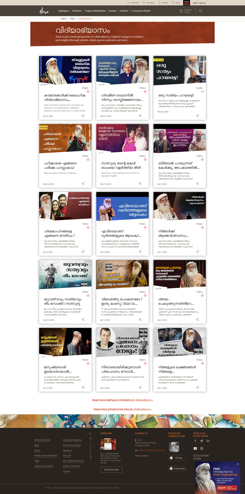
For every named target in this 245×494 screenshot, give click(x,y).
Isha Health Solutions (73, 461)
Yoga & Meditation (95, 10)
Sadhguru (63, 10)
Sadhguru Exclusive (43, 466)
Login (195, 3)
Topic (72, 19)
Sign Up (202, 3)
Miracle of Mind (42, 440)
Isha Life (67, 455)
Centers (124, 10)
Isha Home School (72, 445)
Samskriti (67, 450)
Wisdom (77, 10)
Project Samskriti (71, 466)
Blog (36, 445)
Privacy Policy (113, 488)
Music (37, 450)
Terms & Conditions (97, 488)
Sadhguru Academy (72, 440)
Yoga (36, 461)
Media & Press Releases (45, 455)
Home (63, 19)
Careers (66, 471)
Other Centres (142, 456)
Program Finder (188, 11)
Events (112, 10)
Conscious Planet (141, 10)
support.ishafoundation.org (151, 450)
